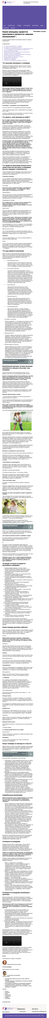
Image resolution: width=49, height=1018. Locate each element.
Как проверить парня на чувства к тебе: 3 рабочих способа (17, 979)
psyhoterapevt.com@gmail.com (39, 1011)
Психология (8, 996)
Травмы (7, 997)
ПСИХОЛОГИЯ (11, 25)
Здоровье (7, 992)
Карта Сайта (23, 1011)
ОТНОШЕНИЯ (27, 25)
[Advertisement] (24, 15)
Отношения (8, 994)
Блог (4, 25)
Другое (6, 991)
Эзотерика (7, 998)
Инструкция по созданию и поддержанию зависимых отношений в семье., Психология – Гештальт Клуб (18, 984)
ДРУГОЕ (13, 28)
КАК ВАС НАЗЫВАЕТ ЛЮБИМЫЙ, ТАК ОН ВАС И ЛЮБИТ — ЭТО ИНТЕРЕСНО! (18, 981)
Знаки (41, 25)
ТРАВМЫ (19, 25)
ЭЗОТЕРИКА (35, 25)
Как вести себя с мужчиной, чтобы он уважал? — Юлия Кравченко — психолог (18, 986)
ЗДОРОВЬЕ (6, 28)
